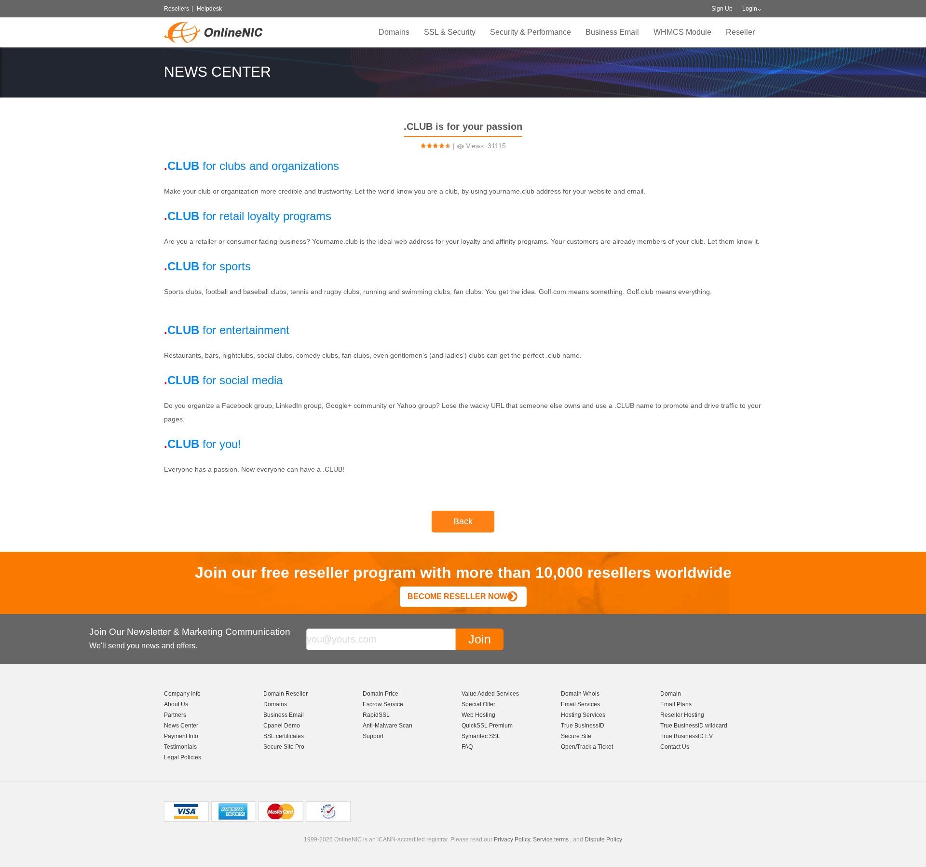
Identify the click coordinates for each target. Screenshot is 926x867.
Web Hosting (478, 715)
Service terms (551, 839)
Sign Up (722, 8)
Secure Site (576, 736)
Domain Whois (580, 693)
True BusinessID (582, 725)
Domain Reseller (285, 693)
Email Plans (676, 704)
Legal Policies (182, 757)
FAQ (467, 746)
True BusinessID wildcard (693, 725)
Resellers (176, 8)
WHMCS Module (682, 32)
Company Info (182, 693)
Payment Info (181, 736)
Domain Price (380, 693)
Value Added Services (490, 693)
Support (373, 736)
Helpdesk (209, 8)
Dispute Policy (603, 839)
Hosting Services (583, 715)
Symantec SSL (481, 736)
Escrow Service (383, 704)
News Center (181, 725)
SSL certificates (283, 736)
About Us (176, 704)
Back (463, 521)
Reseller (740, 32)
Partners (175, 715)
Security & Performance (530, 32)
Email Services (580, 704)
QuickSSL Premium (487, 725)
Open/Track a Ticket (587, 746)
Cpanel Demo (281, 725)
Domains (394, 32)
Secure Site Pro (283, 746)
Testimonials (180, 746)
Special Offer (478, 704)
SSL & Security (450, 32)
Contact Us (674, 746)
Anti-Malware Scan (387, 725)
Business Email (612, 32)
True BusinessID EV (686, 736)
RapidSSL (376, 715)
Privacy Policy (512, 839)
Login (749, 8)
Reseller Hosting (682, 715)
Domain (670, 693)
